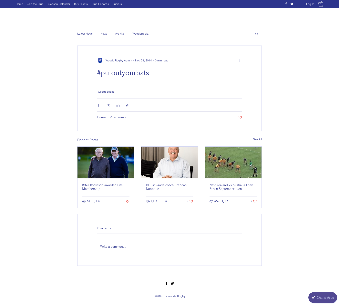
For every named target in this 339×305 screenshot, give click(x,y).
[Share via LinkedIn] (118, 105)
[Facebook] (286, 4)
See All (257, 139)
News (103, 33)
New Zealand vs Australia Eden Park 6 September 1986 (231, 187)
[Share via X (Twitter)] (108, 105)
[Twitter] (292, 4)
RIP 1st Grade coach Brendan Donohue (166, 187)
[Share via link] (127, 105)
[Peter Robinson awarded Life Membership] (105, 162)
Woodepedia (140, 33)
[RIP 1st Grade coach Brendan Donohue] (169, 162)
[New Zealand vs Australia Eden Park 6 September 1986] (233, 162)
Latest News (85, 33)
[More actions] (239, 60)
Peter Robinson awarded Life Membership (102, 187)
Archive (120, 33)
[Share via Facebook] (99, 105)
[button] (320, 4)
